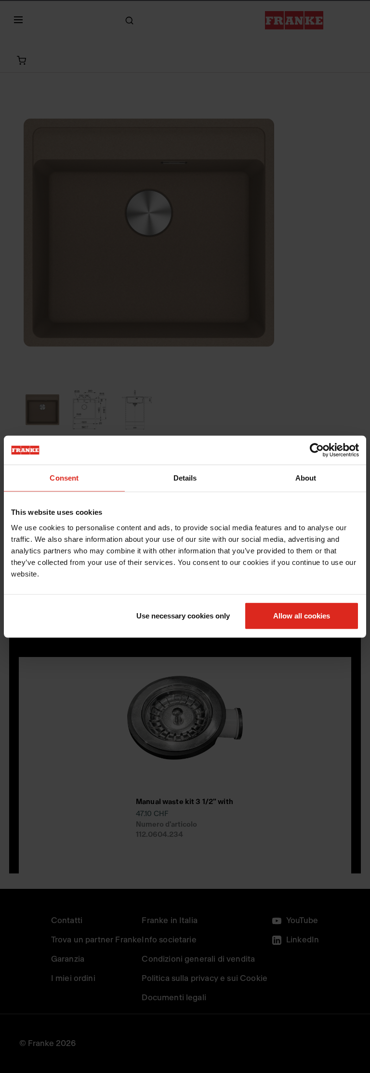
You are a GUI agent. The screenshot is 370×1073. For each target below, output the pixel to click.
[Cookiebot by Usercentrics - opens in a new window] (317, 450)
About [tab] (306, 478)
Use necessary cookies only (183, 615)
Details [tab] (185, 478)
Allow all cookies (301, 615)
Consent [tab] (64, 478)
